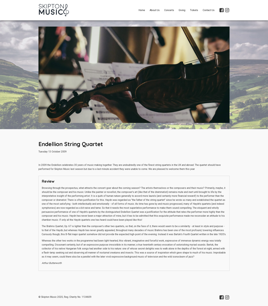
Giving (182, 10)
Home (141, 10)
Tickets (194, 10)
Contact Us (208, 10)
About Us (155, 10)
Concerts (169, 10)
